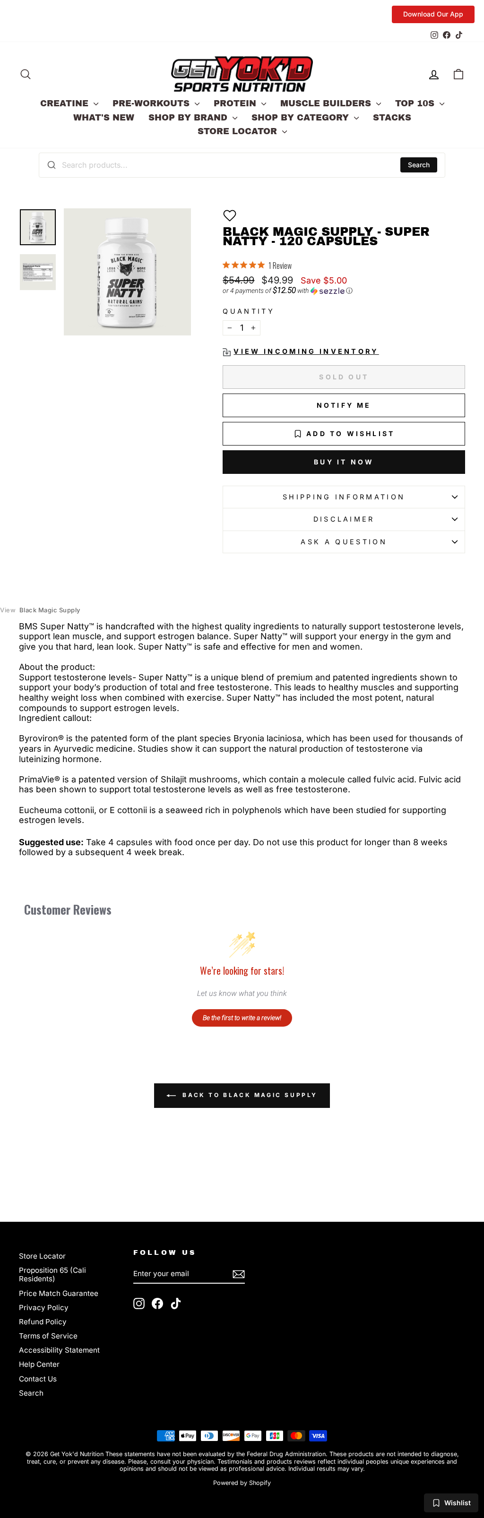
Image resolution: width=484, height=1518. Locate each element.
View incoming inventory (306, 351)
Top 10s (416, 103)
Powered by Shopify (242, 1482)
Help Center (39, 1364)
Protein (236, 103)
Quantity (249, 311)
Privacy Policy (44, 1307)
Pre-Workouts (152, 103)
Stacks (392, 117)
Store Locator (239, 131)
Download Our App (433, 14)
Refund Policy (43, 1321)
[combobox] (242, 165)
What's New (103, 117)
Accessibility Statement (59, 1350)
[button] (230, 215)
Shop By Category (301, 117)
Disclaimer (344, 519)
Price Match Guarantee (58, 1293)
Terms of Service (48, 1335)
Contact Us (38, 1378)
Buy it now (344, 462)
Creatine (65, 103)
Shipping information (344, 497)
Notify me (344, 405)
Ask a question (344, 542)
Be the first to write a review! (242, 1017)
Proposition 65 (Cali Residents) (52, 1274)
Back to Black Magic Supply (249, 1094)
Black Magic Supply (40, 610)
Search (419, 165)
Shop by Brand (189, 117)
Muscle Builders (327, 103)
